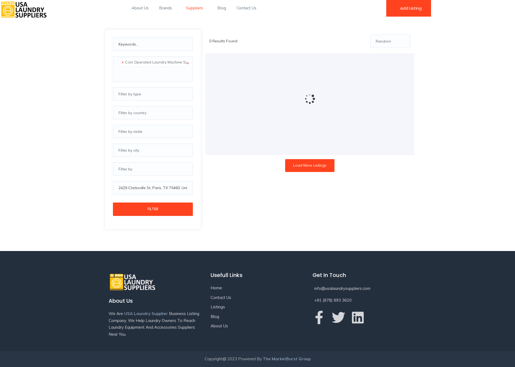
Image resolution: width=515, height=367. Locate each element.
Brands (166, 8)
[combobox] (153, 69)
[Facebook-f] (319, 317)
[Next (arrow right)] (505, 183)
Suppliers (195, 8)
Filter (153, 209)
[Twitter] (338, 317)
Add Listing (411, 8)
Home (216, 287)
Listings (218, 306)
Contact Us (246, 8)
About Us (140, 8)
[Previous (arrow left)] (9, 183)
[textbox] (120, 73)
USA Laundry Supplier (146, 313)
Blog (221, 8)
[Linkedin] (358, 317)
